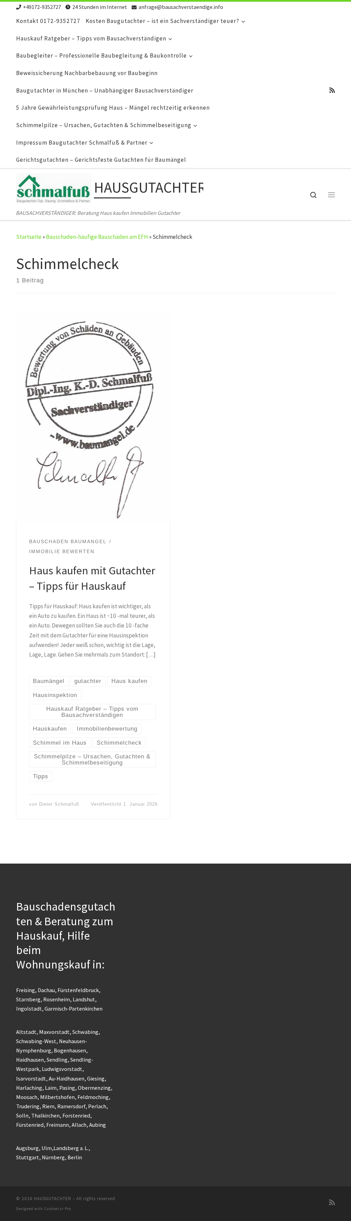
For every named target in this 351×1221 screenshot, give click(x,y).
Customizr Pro (57, 1208)
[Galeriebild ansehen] (93, 418)
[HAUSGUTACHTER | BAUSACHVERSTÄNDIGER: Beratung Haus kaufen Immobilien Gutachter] (54, 190)
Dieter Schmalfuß (59, 804)
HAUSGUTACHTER (52, 1198)
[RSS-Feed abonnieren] (332, 90)
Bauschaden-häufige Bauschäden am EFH (97, 237)
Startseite (28, 237)
